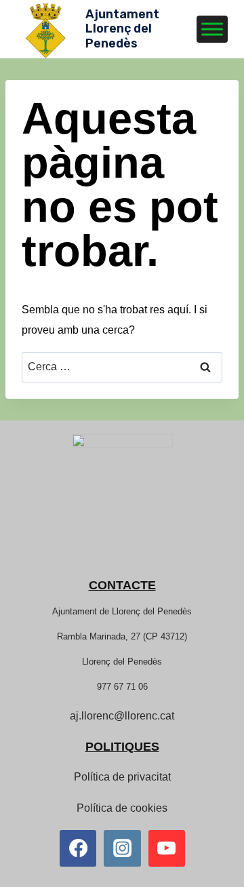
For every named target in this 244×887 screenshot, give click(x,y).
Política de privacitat (122, 777)
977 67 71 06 (122, 687)
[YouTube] (166, 848)
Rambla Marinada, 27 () (122, 636)
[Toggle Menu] (212, 28)
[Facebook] (78, 848)
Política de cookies (122, 808)
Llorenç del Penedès (122, 661)
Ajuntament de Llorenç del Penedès (122, 611)
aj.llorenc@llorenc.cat (122, 716)
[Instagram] (122, 848)
